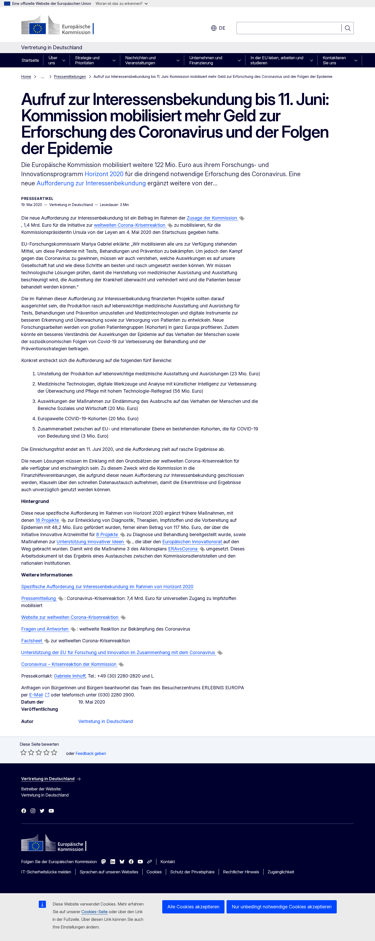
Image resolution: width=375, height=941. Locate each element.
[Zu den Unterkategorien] (65, 60)
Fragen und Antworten (45, 629)
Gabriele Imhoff (69, 676)
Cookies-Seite (94, 911)
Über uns (52, 60)
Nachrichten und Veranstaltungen (140, 60)
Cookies (154, 871)
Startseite (30, 60)
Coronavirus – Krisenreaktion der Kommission (69, 664)
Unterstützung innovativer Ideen (91, 541)
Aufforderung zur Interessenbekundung (91, 183)
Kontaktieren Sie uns (334, 60)
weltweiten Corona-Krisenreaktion (130, 225)
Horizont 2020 (104, 174)
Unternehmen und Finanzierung (205, 60)
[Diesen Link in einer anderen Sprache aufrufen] (241, 218)
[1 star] (23, 752)
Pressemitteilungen (70, 76)
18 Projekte (47, 520)
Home (26, 76)
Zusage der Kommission (212, 218)
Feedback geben (91, 753)
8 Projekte (107, 534)
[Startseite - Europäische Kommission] (62, 25)
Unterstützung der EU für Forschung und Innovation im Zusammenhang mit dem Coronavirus (118, 652)
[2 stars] (27, 752)
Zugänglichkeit (281, 871)
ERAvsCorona (183, 548)
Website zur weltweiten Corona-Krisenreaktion (70, 617)
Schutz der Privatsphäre (192, 871)
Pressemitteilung (39, 598)
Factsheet (32, 640)
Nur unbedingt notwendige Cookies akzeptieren (282, 906)
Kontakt (167, 861)
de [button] (222, 28)
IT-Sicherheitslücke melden (46, 871)
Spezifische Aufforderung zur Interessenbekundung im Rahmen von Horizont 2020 (107, 586)
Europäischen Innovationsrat (192, 541)
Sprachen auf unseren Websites (109, 871)
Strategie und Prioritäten (87, 60)
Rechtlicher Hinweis (241, 871)
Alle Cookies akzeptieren (193, 906)
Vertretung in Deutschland (105, 721)
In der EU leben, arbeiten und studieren (277, 60)
